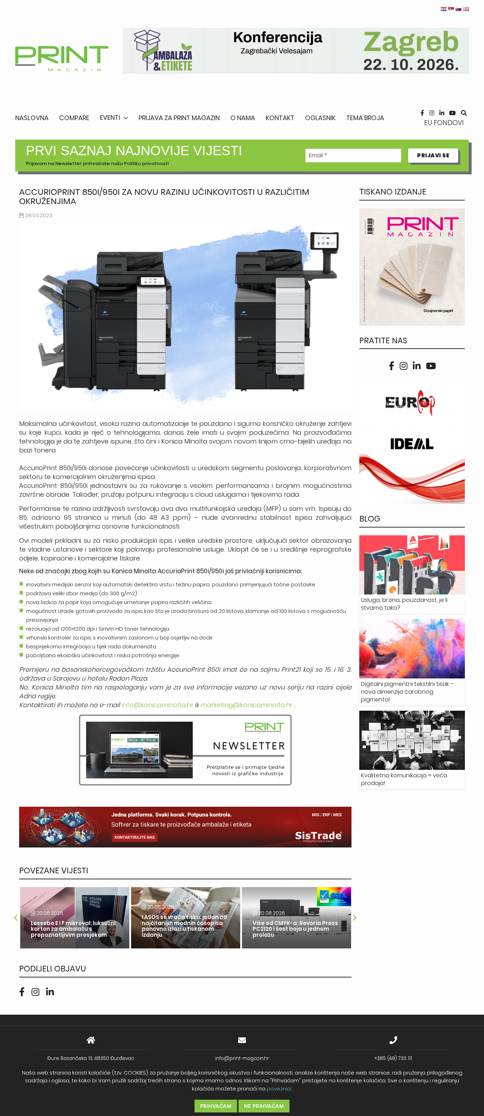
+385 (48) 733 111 (393, 1058)
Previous (15, 917)
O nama (242, 117)
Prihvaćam (216, 1106)
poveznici (279, 1088)
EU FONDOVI (444, 123)
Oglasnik (320, 117)
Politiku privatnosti (146, 163)
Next (355, 917)
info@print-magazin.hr (242, 1058)
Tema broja (365, 117)
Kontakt (280, 117)
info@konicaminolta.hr (157, 704)
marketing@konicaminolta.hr (247, 704)
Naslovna (32, 117)
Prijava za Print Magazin (179, 117)
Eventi (110, 117)
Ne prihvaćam (264, 1106)
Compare (74, 117)
